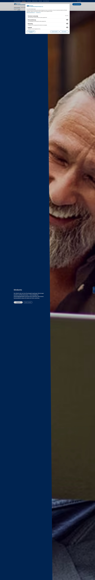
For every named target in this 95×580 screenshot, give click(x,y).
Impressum (38, 12)
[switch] (67, 19)
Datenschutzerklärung (30, 12)
